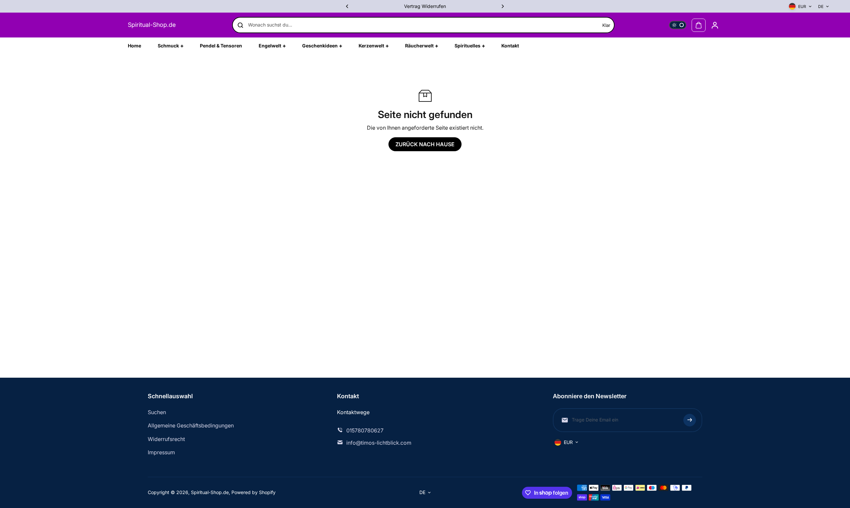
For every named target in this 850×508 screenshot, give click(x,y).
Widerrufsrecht (166, 439)
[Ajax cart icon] (699, 25)
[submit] (689, 420)
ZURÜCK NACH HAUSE (425, 144)
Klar (606, 25)
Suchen (157, 412)
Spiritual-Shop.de (152, 24)
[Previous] (347, 6)
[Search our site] (240, 25)
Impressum (161, 452)
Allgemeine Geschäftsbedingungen (191, 425)
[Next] (502, 6)
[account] (715, 25)
